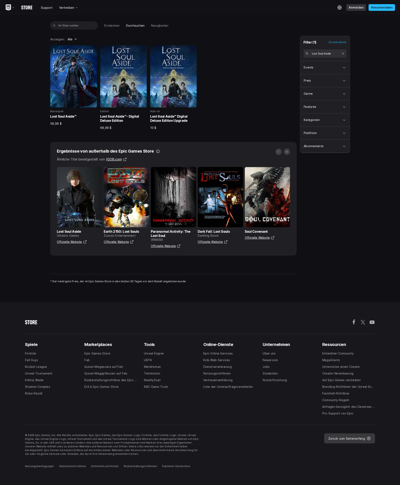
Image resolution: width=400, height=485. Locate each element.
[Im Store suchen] (54, 25)
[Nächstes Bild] (287, 152)
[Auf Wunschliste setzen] (92, 50)
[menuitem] (112, 25)
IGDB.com (116, 159)
